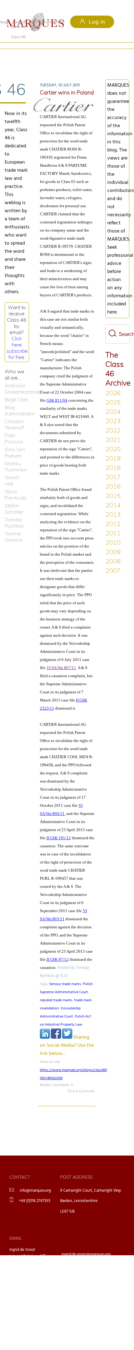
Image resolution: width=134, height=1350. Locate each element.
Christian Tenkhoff (14, 414)
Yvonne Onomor (14, 526)
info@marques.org (35, 1180)
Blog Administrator (17, 400)
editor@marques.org (78, 1276)
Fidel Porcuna (14, 428)
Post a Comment (81, 1081)
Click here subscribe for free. (17, 337)
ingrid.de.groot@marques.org (86, 1244)
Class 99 (56, 56)
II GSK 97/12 (57, 949)
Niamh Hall (12, 470)
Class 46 (18, 56)
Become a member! (48, 22)
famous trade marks (65, 974)
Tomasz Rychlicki (14, 512)
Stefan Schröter (14, 498)
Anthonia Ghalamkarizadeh (17, 378)
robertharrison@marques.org (85, 1293)
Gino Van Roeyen (15, 442)
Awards (19, 22)
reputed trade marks (56, 990)
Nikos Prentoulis (15, 484)
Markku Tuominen (15, 456)
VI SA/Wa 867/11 (61, 657)
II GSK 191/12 (58, 827)
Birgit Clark (16, 389)
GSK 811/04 (56, 390)
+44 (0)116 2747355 (34, 1190)
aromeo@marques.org (80, 1260)
